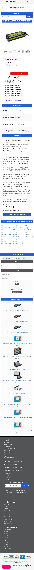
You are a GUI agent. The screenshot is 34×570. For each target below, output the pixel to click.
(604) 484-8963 (18, 470)
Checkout (7, 446)
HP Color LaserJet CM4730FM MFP (6, 242)
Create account (17, 292)
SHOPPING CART (17, 261)
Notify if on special (12, 77)
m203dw (7, 510)
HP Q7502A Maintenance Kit (17, 393)
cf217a (6, 542)
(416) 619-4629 (18, 467)
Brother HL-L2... (9, 523)
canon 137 (7, 548)
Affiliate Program (9, 457)
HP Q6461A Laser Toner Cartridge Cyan (17, 310)
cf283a (6, 544)
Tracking (7, 475)
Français (6, 479)
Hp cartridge (8, 529)
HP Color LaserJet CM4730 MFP (13, 93)
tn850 (6, 538)
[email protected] (8, 207)
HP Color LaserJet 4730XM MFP (13, 89)
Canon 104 (7, 515)
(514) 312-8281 (18, 464)
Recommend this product (17, 215)
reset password (17, 281)
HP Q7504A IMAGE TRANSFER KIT (17, 369)
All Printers (7, 442)
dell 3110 (7, 517)
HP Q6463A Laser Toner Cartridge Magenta (17, 321)
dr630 (6, 546)
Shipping (7, 473)
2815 (5, 513)
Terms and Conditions (11, 455)
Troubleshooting (9, 448)
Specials (6, 440)
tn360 (6, 536)
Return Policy (8, 451)
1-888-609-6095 (18, 461)
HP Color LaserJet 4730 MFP (12, 85)
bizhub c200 (8, 519)
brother (6, 504)
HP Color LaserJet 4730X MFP (13, 87)
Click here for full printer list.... (13, 100)
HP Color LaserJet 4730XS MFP (13, 91)
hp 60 (6, 531)
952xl (5, 540)
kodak (6, 508)
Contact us (7, 477)
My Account (8, 444)
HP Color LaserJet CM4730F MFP (13, 95)
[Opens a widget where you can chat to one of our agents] (6, 567)
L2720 (6, 506)
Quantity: (9, 62)
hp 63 (6, 534)
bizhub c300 (8, 521)
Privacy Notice (9, 453)
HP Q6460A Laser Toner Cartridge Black (17, 332)
